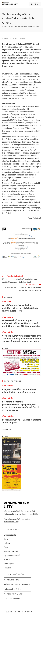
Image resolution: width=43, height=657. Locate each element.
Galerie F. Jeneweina (12, 599)
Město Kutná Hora (11, 580)
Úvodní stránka (10, 535)
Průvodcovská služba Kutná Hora (17, 584)
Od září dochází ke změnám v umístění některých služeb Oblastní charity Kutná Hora (20, 308)
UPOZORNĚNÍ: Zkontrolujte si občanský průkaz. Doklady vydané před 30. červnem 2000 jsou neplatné (21, 323)
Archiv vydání (9, 564)
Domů (4, 26)
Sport (6, 547)
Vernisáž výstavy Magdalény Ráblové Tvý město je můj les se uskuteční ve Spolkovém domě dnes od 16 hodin (21, 338)
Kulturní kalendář (11, 551)
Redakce (7, 568)
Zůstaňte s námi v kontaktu (19, 612)
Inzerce (7, 560)
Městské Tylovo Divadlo (13, 594)
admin (6, 39)
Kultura (7, 543)
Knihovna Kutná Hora (13, 589)
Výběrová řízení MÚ (12, 555)
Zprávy (23, 39)
